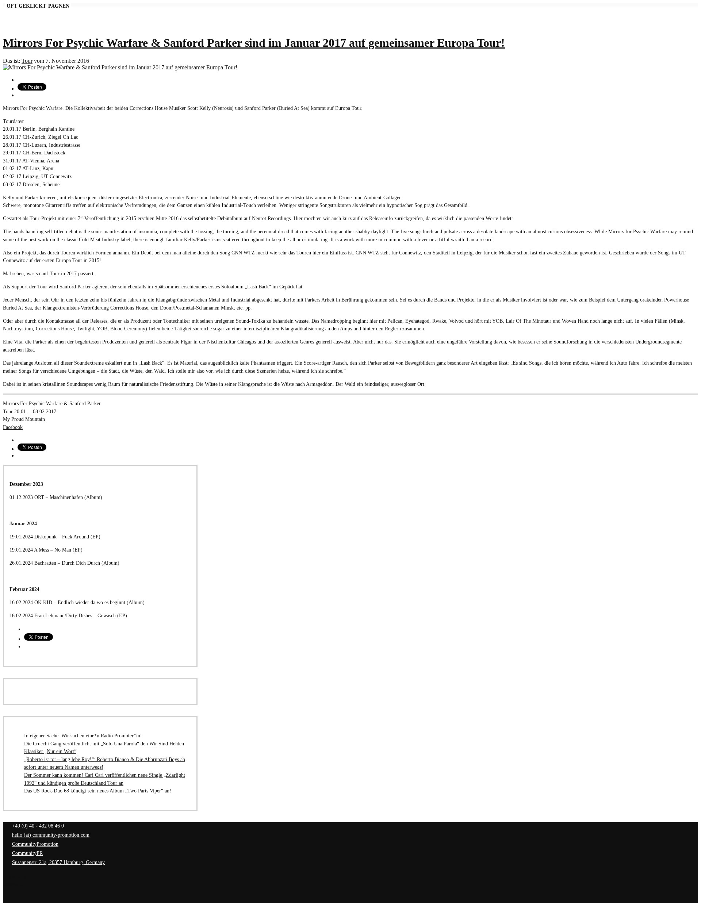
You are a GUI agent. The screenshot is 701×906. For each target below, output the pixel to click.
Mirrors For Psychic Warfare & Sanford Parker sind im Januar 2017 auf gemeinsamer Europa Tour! (254, 42)
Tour (27, 61)
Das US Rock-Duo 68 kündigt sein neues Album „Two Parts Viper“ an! (97, 791)
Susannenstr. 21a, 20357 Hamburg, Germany (58, 862)
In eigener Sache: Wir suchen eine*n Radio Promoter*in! (83, 735)
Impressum (14, 876)
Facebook (13, 427)
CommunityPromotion (35, 844)
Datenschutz (15, 884)
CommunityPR (27, 853)
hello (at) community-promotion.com (50, 835)
